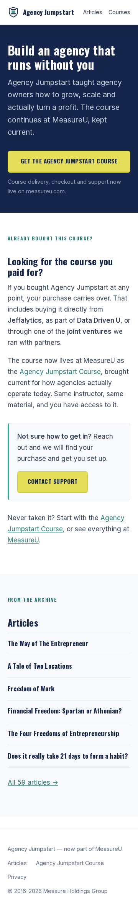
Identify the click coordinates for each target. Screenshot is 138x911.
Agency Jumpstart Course (60, 372)
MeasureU (23, 540)
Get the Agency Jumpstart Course (69, 161)
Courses (119, 12)
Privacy (17, 876)
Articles (92, 12)
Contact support (53, 481)
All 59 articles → (33, 782)
